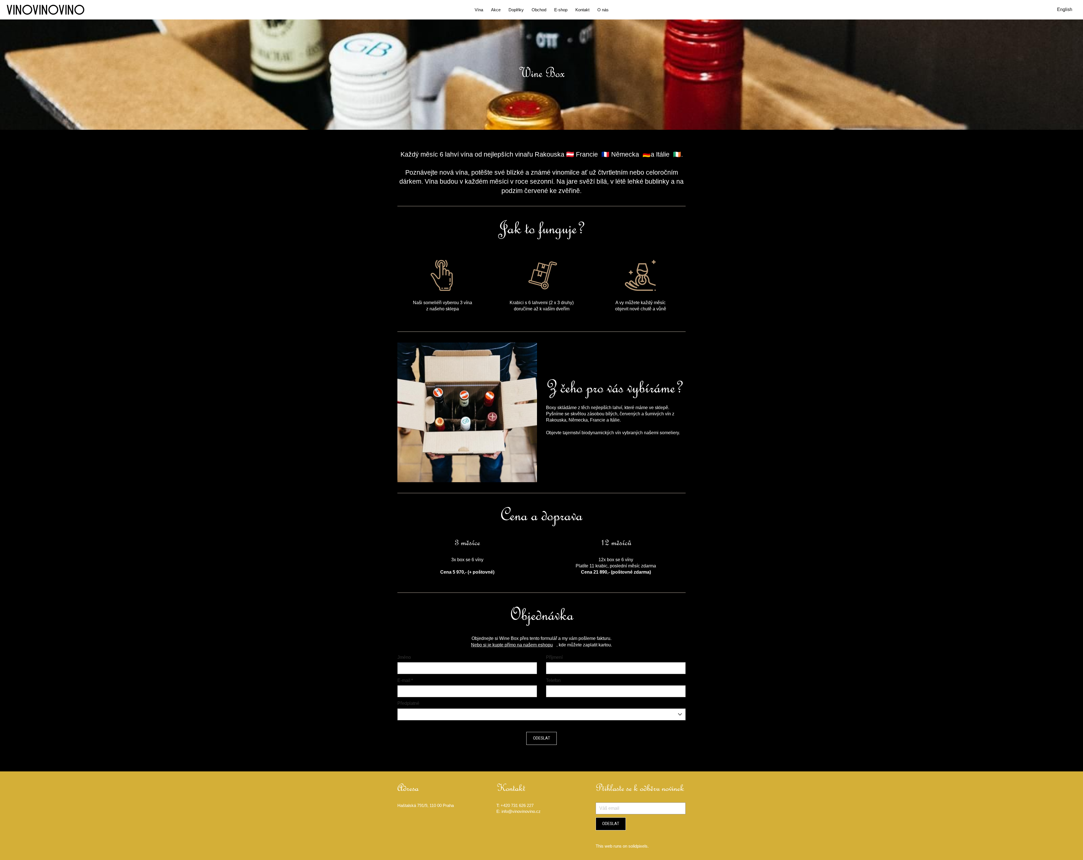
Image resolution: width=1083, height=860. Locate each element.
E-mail (405, 680)
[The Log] (45, 10)
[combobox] (541, 714)
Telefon (553, 680)
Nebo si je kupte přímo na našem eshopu (512, 644)
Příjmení (554, 657)
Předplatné (408, 703)
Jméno (404, 657)
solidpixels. (638, 846)
